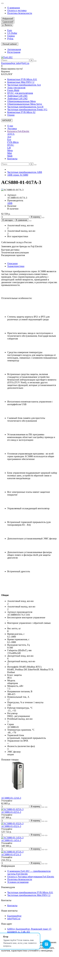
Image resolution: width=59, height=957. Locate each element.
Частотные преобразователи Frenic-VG (27, 109)
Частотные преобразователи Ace (24, 85)
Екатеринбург (8, 63)
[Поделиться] (30, 220)
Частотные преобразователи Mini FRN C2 (28, 895)
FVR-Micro (13, 142)
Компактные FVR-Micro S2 (21, 112)
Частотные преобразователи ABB (24, 172)
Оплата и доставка (16, 10)
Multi (9, 156)
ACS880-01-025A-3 (11, 812)
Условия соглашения (17, 882)
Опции (11, 115)
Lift (9, 147)
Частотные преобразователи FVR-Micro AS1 (30, 892)
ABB (9, 203)
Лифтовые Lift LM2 (17, 98)
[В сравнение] (46, 807)
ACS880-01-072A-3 (11, 854)
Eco (9, 139)
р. (7, 25)
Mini (9, 153)
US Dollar (12, 33)
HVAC (10, 145)
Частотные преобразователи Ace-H (25, 106)
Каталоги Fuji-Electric (18, 131)
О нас (10, 125)
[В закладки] (43, 807)
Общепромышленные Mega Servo (24, 104)
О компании (13, 7)
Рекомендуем (8, 887)
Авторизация (14, 49)
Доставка (12, 128)
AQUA (11, 134)
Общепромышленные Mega (21, 101)
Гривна (11, 36)
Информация (8, 866)
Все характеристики (17, 236)
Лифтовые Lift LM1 (17, 95)
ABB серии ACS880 (17, 175)
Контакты (12, 158)
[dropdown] (2, 3)
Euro (9, 30)
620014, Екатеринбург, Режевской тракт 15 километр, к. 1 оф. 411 (29, 930)
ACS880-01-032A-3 (11, 826)
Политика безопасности (19, 13)
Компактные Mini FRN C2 (20, 82)
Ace (9, 136)
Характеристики (15, 266)
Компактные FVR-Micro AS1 (22, 79)
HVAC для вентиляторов (20, 93)
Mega (10, 150)
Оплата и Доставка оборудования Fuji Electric (30, 876)
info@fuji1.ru (22, 63)
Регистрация (13, 52)
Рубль (10, 38)
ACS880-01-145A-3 (11, 840)
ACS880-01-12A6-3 (11, 798)
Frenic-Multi (13, 90)
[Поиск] (35, 164)
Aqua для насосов (16, 87)
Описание (12, 263)
